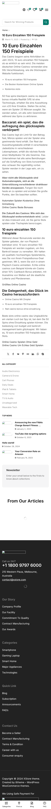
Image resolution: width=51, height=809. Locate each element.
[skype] (42, 354)
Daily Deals (7, 385)
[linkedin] (32, 354)
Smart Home (8, 394)
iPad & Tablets (9, 389)
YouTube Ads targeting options (30, 434)
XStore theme (31, 778)
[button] (24, 9)
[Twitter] (9, 354)
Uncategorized (9, 403)
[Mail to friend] (27, 354)
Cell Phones (8, 380)
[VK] (18, 354)
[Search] (46, 22)
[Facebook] (13, 354)
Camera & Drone (10, 375)
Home (5, 30)
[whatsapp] (37, 354)
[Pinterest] (23, 354)
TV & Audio (7, 398)
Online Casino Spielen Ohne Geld (19, 341)
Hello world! (8, 443)
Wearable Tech (9, 407)
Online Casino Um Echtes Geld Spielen (22, 345)
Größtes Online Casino (14, 284)
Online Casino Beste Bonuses (17, 207)
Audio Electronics (11, 371)
